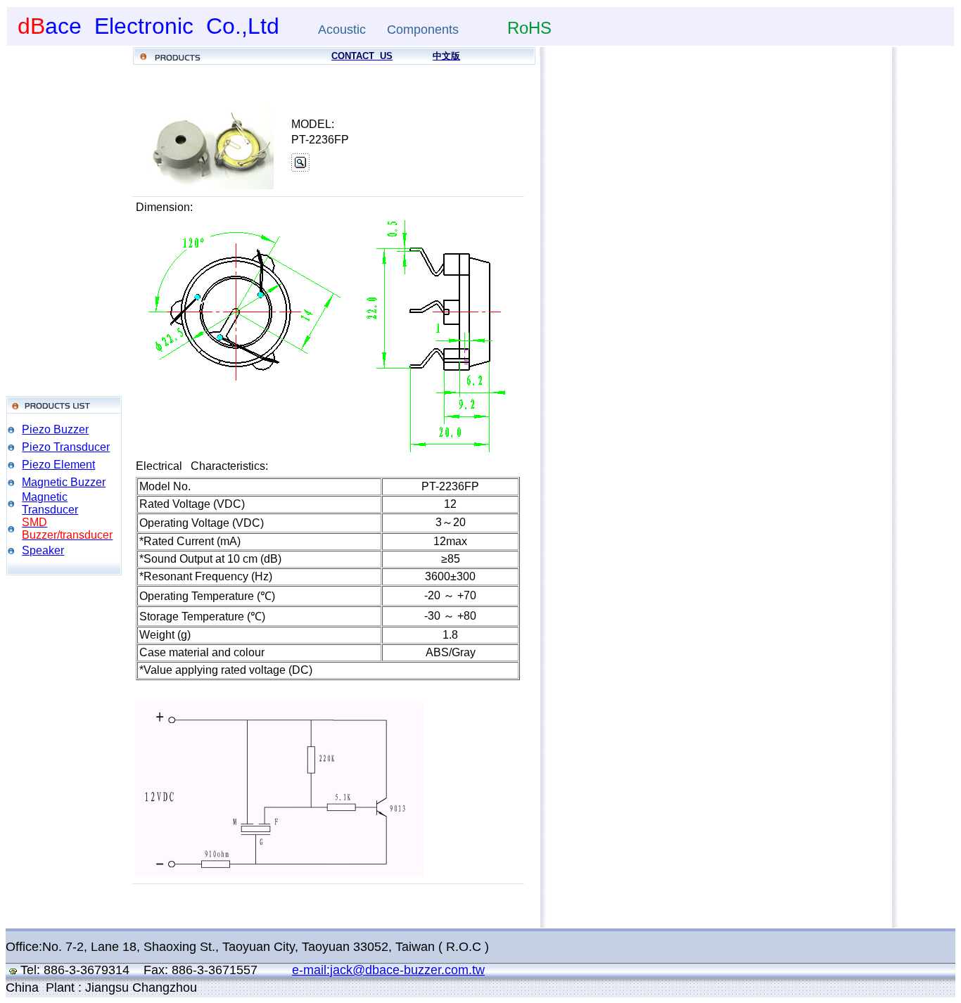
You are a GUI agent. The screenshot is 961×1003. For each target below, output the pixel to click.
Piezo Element (58, 465)
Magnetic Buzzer (64, 482)
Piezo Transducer (66, 447)
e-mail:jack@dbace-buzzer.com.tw (388, 970)
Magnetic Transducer (50, 503)
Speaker (43, 550)
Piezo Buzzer (55, 429)
